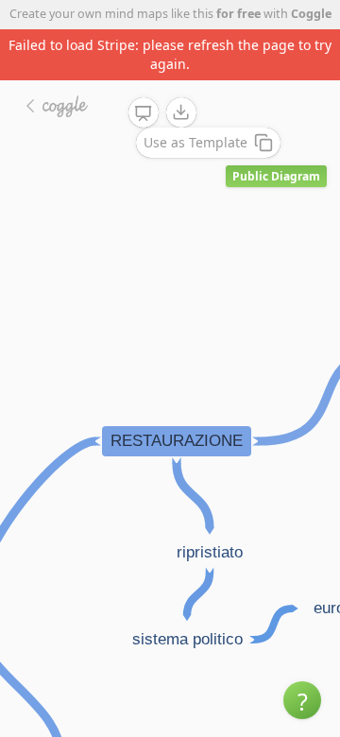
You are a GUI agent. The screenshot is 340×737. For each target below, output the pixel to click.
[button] (302, 700)
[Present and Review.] (143, 113)
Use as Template (195, 142)
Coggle (311, 14)
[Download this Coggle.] (181, 112)
